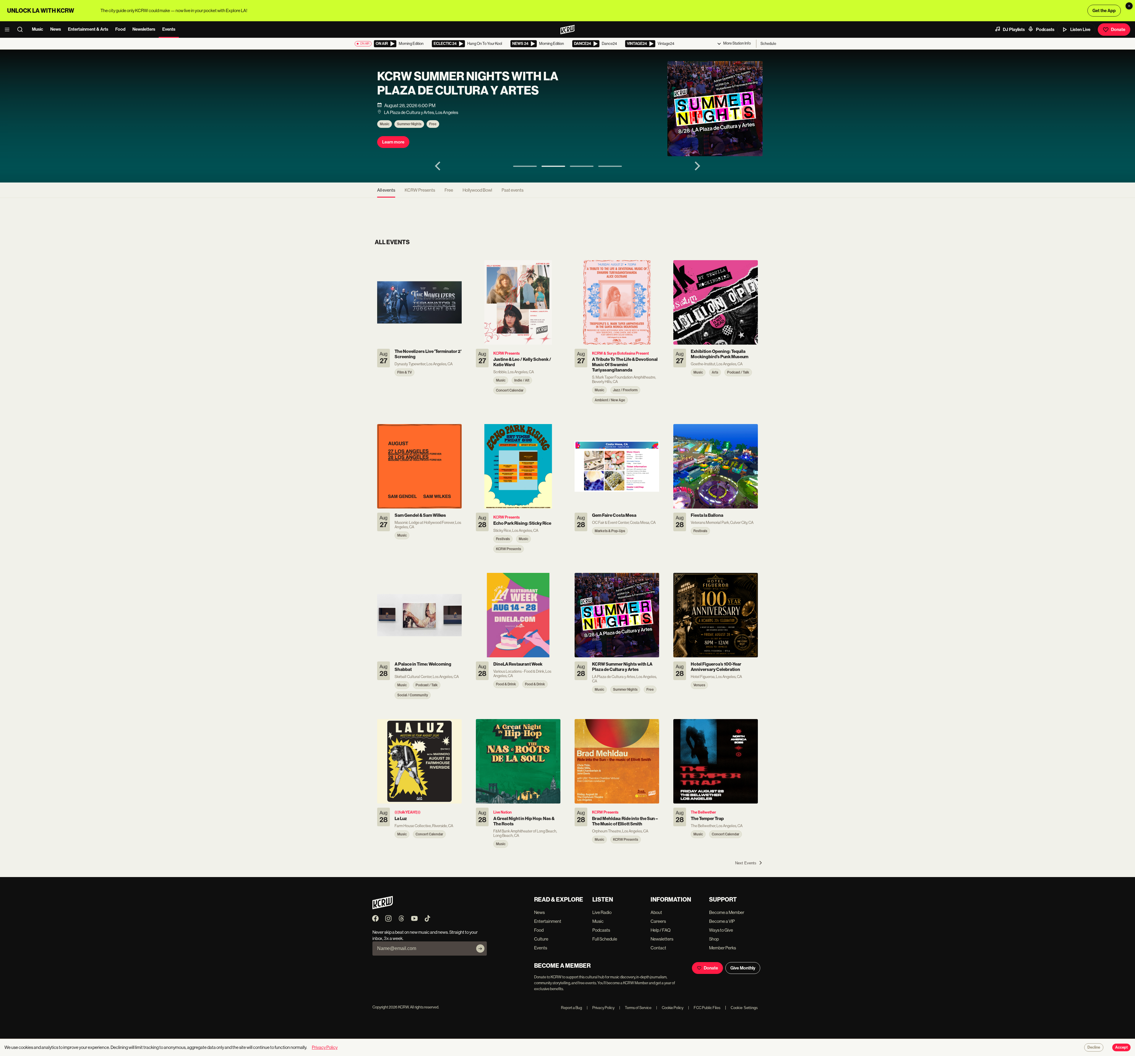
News (55, 29)
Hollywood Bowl (477, 190)
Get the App (1104, 10)
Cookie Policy (669, 1008)
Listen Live (1080, 29)
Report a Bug (571, 1008)
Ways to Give (721, 930)
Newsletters (143, 29)
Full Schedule (604, 938)
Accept (1121, 1047)
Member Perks (722, 947)
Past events (512, 190)
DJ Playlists (1014, 29)
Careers (658, 921)
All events (386, 190)
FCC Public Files (704, 1008)
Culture (541, 938)
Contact (658, 947)
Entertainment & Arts (88, 29)
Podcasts (1045, 29)
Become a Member (726, 912)
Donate (1118, 29)
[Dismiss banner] (1129, 5)
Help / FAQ (661, 930)
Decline (1093, 1047)
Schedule (768, 43)
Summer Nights (409, 124)
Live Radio (602, 912)
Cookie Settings (744, 1008)
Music (37, 29)
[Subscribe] (480, 948)
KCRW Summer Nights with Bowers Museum (459, 83)
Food (120, 29)
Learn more (393, 142)
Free (433, 124)
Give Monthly (742, 968)
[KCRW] (382, 907)
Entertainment (547, 921)
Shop (714, 938)
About (656, 912)
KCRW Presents (420, 190)
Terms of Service (635, 1008)
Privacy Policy (600, 1008)
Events (168, 29)
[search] (21, 29)
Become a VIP (722, 921)
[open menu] (8, 29)
